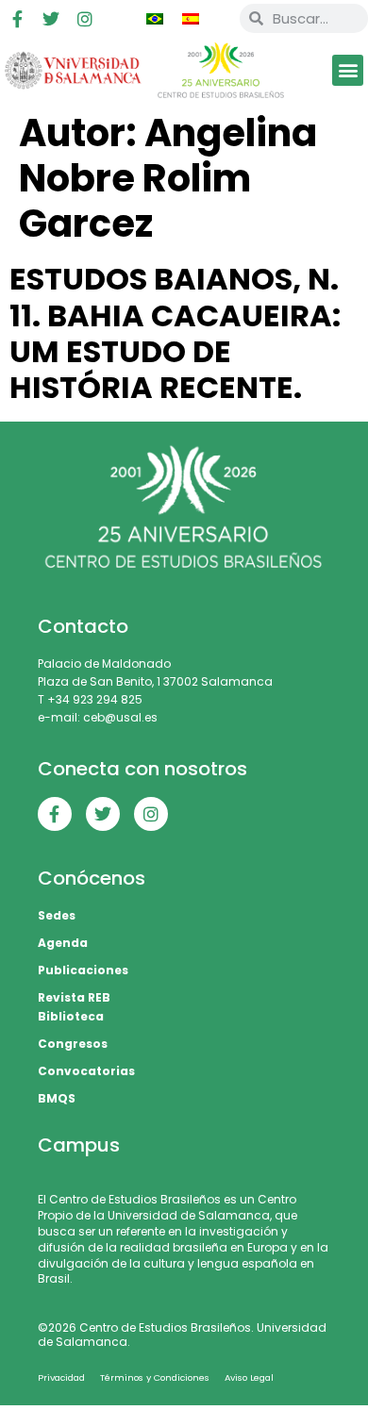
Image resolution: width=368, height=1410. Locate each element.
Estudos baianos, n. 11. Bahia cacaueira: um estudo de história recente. (175, 332)
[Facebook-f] (17, 19)
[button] (347, 70)
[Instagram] (85, 19)
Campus (79, 1145)
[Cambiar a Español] (191, 19)
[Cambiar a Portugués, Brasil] (155, 19)
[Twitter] (51, 19)
